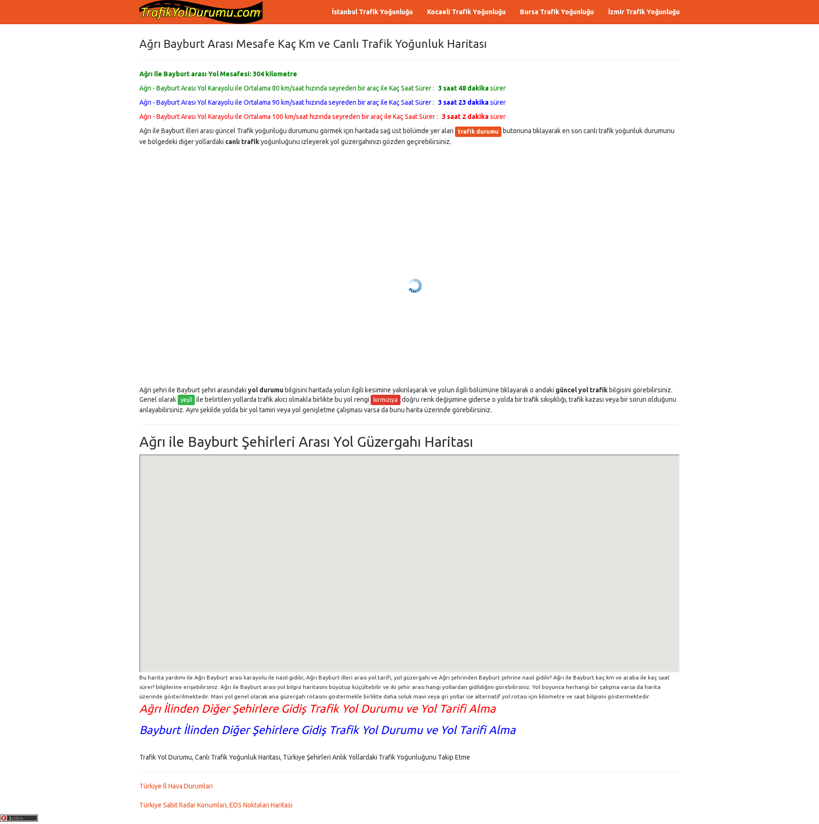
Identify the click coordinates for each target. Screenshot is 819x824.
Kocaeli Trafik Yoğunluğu (466, 12)
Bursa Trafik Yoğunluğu (557, 12)
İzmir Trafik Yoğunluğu (644, 12)
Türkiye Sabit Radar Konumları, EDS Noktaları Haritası (215, 805)
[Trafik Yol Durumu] (201, 12)
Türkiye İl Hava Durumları (176, 786)
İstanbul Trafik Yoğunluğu (372, 12)
